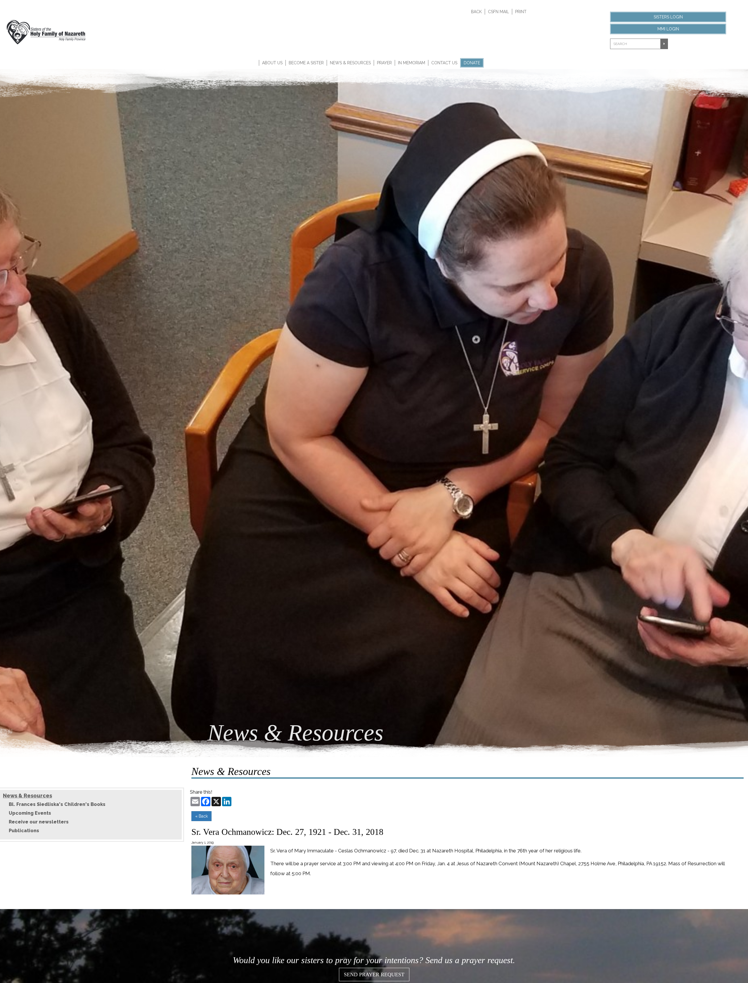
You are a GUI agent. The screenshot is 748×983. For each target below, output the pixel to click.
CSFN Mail (498, 11)
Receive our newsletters (39, 822)
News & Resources (350, 62)
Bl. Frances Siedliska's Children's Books (57, 804)
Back (476, 11)
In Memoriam (411, 62)
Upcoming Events (30, 813)
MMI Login (668, 29)
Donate (472, 62)
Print (521, 11)
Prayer (384, 62)
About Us (272, 62)
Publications (24, 830)
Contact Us (444, 62)
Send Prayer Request (374, 974)
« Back (201, 816)
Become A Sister (306, 62)
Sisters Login (668, 17)
